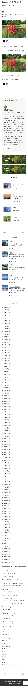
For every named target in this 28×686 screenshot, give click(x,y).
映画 (3, 654)
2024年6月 (5, 361)
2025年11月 (5, 315)
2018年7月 (5, 522)
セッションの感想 (7, 598)
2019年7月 (5, 489)
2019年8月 (5, 487)
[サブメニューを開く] (25, 570)
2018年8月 (5, 519)
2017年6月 (5, 557)
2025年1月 (5, 342)
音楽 (3, 659)
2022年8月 (5, 420)
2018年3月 (5, 532)
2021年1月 (5, 449)
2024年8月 (5, 355)
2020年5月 (5, 465)
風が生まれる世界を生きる (11, 2)
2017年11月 (5, 543)
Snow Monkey (7, 681)
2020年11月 (5, 452)
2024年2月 (5, 371)
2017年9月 (5, 548)
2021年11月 (5, 441)
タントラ (5, 634)
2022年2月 (5, 433)
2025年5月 (5, 331)
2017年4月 (5, 562)
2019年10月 (5, 481)
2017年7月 (5, 554)
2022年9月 (5, 417)
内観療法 (5, 618)
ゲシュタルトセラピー (8, 624)
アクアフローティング (8, 613)
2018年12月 (5, 508)
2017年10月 (5, 546)
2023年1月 (5, 406)
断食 (4, 632)
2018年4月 (5, 530)
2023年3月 (5, 401)
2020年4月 (5, 468)
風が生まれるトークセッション (9, 579)
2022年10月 (5, 414)
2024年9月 (5, 353)
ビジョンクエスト (7, 621)
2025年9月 (5, 320)
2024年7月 (5, 358)
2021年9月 (5, 446)
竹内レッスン (6, 629)
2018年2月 (5, 535)
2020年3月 (5, 471)
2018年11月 (5, 511)
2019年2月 (5, 503)
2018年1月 (5, 538)
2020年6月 (5, 463)
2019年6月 (5, 492)
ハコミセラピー (7, 626)
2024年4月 (5, 366)
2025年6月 (5, 328)
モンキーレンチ (20, 681)
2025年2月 (5, 339)
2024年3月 (5, 369)
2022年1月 (5, 436)
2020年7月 (5, 460)
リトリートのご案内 (8, 573)
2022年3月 (5, 430)
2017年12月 (5, 540)
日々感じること (6, 607)
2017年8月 (5, 551)
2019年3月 (5, 500)
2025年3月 (5, 336)
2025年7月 (5, 326)
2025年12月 (5, 312)
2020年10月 (5, 455)
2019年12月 (5, 476)
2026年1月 (5, 310)
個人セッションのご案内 (9, 595)
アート (3, 662)
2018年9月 (5, 516)
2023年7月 (5, 390)
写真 (3, 657)
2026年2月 (5, 307)
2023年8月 (5, 387)
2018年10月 (5, 514)
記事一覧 (7, 148)
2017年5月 (5, 559)
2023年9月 (5, 385)
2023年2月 (5, 404)
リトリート (4, 570)
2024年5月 (5, 363)
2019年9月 (5, 484)
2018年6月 (5, 524)
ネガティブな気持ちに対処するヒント (12, 603)
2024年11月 (5, 347)
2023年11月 (5, 379)
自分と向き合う (6, 609)
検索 (23, 232)
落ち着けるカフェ (6, 665)
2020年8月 (5, 457)
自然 (5, 16)
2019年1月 (5, 506)
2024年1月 (5, 374)
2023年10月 (5, 382)
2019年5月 (5, 495)
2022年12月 (5, 409)
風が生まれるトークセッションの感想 (12, 583)
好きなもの (5, 646)
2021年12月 (5, 438)
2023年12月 (5, 377)
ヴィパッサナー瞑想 (8, 616)
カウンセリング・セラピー (8, 592)
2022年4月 (5, 428)
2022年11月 (5, 412)
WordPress (17, 683)
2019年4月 (5, 498)
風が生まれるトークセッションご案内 (12, 585)
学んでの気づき (6, 638)
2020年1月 (5, 473)
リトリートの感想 (7, 576)
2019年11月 (5, 479)
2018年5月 (5, 527)
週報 (3, 589)
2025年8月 (5, 323)
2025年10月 (5, 318)
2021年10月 (5, 444)
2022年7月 (5, 422)
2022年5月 (5, 425)
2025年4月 (5, 334)
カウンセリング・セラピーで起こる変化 (12, 601)
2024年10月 (5, 350)
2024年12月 (5, 345)
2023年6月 (5, 393)
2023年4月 (5, 398)
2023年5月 (5, 396)
